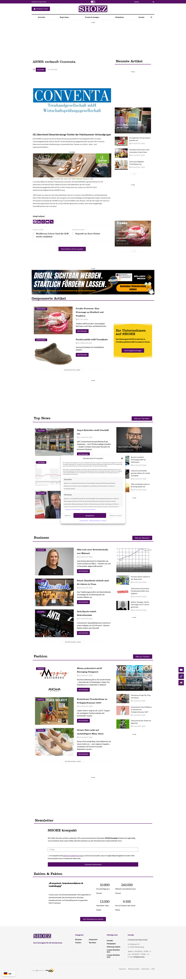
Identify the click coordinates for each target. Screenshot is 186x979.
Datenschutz (145, 969)
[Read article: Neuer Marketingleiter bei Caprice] (134, 440)
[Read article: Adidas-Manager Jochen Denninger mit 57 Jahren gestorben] (122, 605)
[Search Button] (153, 1)
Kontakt (141, 17)
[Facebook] (35, 222)
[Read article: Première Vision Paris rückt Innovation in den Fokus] (121, 153)
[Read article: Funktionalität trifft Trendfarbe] (53, 351)
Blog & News (64, 17)
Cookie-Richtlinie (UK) (113, 956)
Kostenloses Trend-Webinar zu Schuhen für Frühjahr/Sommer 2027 (141, 709)
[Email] (47, 222)
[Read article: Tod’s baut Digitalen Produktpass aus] (121, 165)
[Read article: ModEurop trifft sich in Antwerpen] (134, 678)
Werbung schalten (113, 947)
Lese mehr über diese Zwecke (88, 509)
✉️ (181, 669)
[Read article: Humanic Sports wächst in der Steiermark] (122, 580)
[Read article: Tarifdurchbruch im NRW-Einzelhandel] (54, 505)
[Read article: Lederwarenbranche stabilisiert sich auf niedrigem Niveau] (133, 120)
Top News (41, 430)
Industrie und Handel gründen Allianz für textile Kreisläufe (140, 473)
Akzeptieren (89, 515)
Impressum (103, 520)
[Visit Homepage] (93, 8)
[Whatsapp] (43, 222)
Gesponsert (41, 309)
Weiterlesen (83, 330)
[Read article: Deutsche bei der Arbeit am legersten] (122, 724)
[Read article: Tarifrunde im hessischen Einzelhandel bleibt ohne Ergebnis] (122, 592)
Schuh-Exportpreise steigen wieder (130, 566)
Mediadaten (119, 17)
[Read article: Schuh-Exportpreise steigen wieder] (134, 559)
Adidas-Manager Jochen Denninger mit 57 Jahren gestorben (140, 604)
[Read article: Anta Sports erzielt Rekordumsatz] (54, 623)
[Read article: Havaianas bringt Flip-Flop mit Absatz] (122, 698)
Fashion (41, 668)
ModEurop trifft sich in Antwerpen (130, 685)
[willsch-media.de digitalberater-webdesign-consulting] (93, 282)
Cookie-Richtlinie (84, 520)
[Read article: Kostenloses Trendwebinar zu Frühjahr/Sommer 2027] (54, 711)
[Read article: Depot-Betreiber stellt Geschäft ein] (54, 442)
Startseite (41, 17)
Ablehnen (67, 515)
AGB (152, 969)
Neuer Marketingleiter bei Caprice (130, 447)
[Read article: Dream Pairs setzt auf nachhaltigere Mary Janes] (54, 742)
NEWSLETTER (42, 9)
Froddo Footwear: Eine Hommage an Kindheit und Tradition (90, 312)
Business (40, 69)
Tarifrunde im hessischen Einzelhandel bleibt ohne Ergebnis (140, 590)
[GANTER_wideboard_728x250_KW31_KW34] (72, 167)
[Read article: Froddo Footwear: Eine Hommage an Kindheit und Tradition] (133, 233)
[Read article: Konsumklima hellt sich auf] (54, 474)
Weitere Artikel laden (72, 370)
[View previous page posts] (131, 173)
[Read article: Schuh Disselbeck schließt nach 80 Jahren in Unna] (54, 592)
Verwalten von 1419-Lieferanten (73, 509)
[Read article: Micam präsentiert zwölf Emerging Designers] (54, 680)
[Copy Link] (51, 222)
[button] (122, 458)
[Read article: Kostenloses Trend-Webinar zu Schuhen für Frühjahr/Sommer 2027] (122, 710)
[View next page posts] (134, 173)
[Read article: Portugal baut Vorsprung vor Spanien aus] (121, 141)
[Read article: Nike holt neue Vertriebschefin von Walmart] (54, 561)
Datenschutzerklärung (94, 520)
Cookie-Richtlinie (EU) (113, 951)
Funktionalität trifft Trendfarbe (92, 339)
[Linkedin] (39, 222)
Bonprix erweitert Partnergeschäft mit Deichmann (138, 459)
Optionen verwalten (115, 515)
